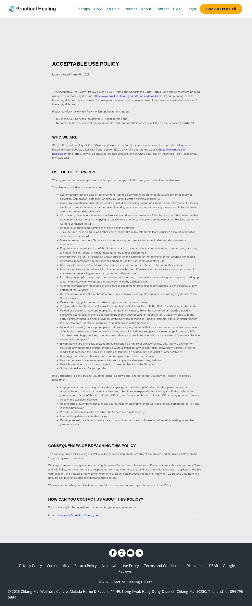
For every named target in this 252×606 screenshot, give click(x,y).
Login (191, 9)
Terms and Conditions (162, 565)
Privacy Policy (30, 565)
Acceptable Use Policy (120, 565)
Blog (177, 9)
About (146, 9)
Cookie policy (58, 565)
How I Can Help (107, 9)
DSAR (213, 565)
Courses (130, 9)
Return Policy (85, 565)
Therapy (83, 9)
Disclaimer (195, 565)
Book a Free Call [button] (221, 9)
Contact (162, 9)
